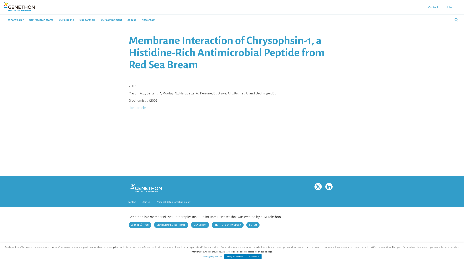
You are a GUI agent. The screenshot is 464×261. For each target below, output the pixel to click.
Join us (131, 20)
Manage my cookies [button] (212, 256)
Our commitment (111, 20)
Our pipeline (66, 20)
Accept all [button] (254, 256)
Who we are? (16, 20)
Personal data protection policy (173, 202)
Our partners (87, 20)
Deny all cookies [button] (235, 256)
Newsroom (148, 20)
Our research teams (41, 20)
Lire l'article (137, 107)
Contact (132, 202)
